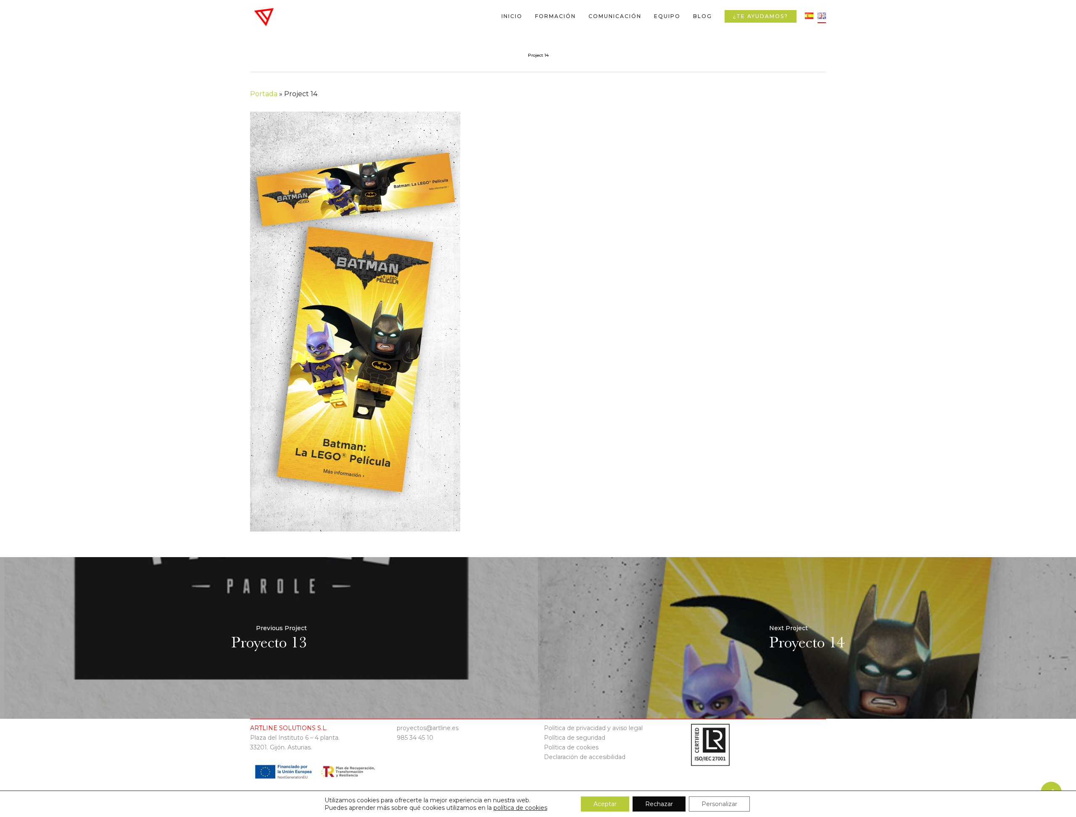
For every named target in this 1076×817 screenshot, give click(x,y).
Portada (263, 94)
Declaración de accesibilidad (584, 757)
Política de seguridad (574, 737)
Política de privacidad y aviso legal (593, 728)
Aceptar (605, 804)
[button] (1060, 4)
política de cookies (520, 808)
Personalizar (719, 804)
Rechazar (659, 804)
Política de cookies (571, 747)
